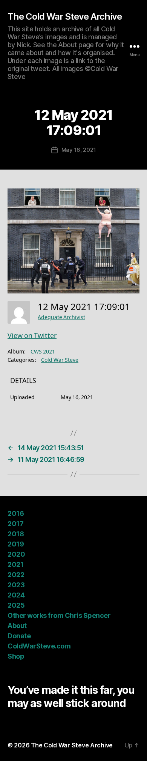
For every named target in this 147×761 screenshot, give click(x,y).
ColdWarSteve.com (39, 646)
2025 (16, 605)
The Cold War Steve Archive (65, 16)
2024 (16, 595)
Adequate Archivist (61, 317)
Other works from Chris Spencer (59, 615)
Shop (16, 656)
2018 (16, 534)
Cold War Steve (59, 360)
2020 (16, 554)
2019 (16, 544)
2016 (16, 513)
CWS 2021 (43, 352)
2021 (15, 564)
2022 (16, 575)
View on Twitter (32, 336)
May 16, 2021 (78, 149)
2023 (16, 585)
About (17, 626)
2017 (15, 524)
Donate (19, 636)
